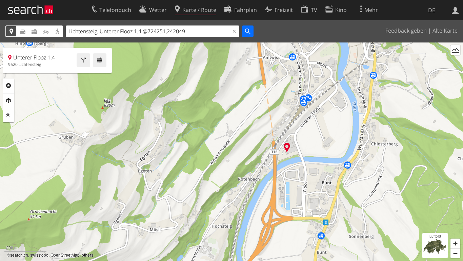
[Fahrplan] (99, 60)
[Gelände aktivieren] (455, 50)
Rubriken (8, 86)
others (87, 255)
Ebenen (8, 100)
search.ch (19, 255)
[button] (287, 147)
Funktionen (8, 115)
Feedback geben (406, 30)
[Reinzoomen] (455, 243)
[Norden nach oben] (455, 63)
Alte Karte (445, 30)
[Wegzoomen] (455, 253)
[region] (231, 151)
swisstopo (39, 255)
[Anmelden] (455, 10)
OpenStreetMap (65, 255)
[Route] (83, 60)
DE (431, 10)
